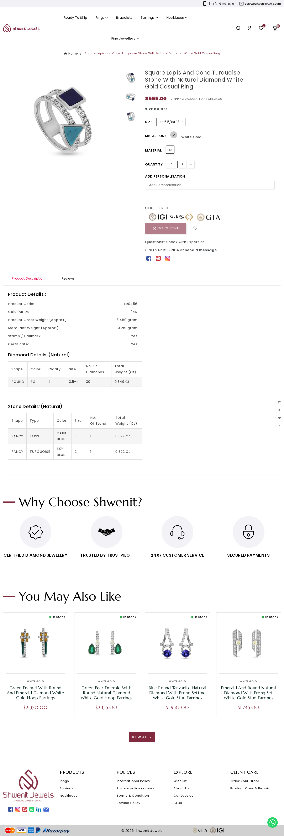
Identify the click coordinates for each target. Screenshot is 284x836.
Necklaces (69, 795)
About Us (181, 788)
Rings (64, 781)
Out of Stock (166, 228)
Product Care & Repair (249, 788)
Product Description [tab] (28, 278)
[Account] (249, 28)
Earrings (66, 788)
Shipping (177, 99)
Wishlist (180, 781)
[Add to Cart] (44, 663)
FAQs (178, 803)
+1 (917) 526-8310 (222, 4)
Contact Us (184, 795)
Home (73, 53)
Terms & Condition (133, 795)
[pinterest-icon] (158, 258)
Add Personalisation (165, 176)
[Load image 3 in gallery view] (131, 116)
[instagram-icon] (167, 258)
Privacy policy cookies (135, 788)
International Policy (133, 781)
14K (170, 150)
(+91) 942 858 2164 (162, 250)
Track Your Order (244, 781)
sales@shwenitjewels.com (263, 4)
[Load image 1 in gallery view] (131, 78)
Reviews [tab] (68, 278)
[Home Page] (21, 27)
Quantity (154, 164)
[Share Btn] (158, 258)
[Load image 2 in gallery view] (131, 97)
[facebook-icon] (148, 258)
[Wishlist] (195, 228)
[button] (276, 28)
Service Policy (128, 803)
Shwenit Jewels (149, 830)
